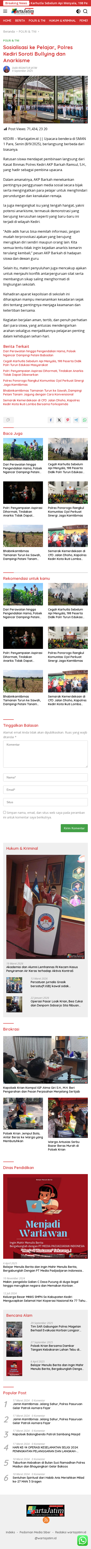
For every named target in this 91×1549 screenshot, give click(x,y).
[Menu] (6, 11)
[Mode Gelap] (78, 11)
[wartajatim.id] (22, 11)
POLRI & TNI (11, 40)
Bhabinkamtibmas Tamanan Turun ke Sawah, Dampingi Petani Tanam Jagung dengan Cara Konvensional (42, 392)
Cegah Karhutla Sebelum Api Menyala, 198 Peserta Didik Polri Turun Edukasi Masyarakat (42, 363)
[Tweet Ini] (59, 420)
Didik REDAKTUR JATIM (24, 68)
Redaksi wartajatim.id (70, 1532)
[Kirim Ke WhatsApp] (84, 420)
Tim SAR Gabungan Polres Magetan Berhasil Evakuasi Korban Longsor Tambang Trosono (56, 1328)
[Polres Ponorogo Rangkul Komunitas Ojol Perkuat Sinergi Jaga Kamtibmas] (68, 492)
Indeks (10, 1532)
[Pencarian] (85, 11)
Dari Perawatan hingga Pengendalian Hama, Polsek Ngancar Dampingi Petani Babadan (39, 353)
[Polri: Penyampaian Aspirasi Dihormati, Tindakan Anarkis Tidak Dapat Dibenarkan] (23, 492)
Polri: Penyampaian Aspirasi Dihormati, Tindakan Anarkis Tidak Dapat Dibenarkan (43, 373)
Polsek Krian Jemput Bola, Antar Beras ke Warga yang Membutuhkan (23, 1137)
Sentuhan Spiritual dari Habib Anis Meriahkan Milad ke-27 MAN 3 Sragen (48, 1479)
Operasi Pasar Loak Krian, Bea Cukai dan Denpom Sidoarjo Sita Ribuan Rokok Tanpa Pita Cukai (57, 1003)
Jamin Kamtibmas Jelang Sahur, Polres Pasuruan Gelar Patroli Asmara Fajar (47, 1406)
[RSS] (46, 1520)
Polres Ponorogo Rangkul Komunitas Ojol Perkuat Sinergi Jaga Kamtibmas (43, 382)
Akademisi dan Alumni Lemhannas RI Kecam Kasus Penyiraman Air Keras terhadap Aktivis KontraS (42, 969)
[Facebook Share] (51, 420)
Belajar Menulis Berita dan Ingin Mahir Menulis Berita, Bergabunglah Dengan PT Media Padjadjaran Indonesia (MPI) (42, 1269)
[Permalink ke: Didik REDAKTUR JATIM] (6, 69)
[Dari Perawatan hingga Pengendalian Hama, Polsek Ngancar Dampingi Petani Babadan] (23, 449)
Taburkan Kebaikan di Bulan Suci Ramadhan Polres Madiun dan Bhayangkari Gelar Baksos (49, 1464)
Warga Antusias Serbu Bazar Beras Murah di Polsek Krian (64, 1145)
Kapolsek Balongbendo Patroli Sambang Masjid (46, 1434)
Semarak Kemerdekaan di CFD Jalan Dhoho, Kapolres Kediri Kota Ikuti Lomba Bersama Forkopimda (41, 402)
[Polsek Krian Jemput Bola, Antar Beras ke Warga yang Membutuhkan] (23, 1113)
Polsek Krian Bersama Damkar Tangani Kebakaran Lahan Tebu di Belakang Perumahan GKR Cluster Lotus (55, 1347)
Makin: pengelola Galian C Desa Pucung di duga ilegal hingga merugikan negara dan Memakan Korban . (40, 1284)
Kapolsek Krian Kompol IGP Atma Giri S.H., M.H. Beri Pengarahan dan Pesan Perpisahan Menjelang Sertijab (41, 1089)
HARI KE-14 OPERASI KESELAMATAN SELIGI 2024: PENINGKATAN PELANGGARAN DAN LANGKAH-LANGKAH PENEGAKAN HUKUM (46, 1449)
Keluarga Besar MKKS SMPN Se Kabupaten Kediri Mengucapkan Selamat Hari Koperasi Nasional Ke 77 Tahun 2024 (45, 1299)
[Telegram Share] (76, 420)
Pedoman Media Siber (35, 1532)
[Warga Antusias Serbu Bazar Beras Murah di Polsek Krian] (68, 1118)
